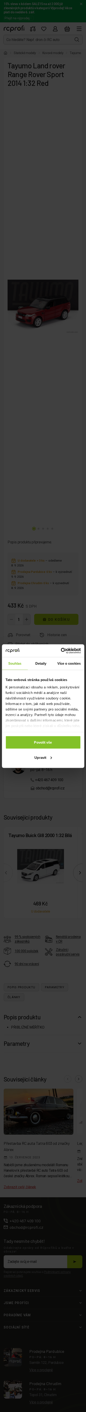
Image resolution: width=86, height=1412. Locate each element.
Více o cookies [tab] (69, 663)
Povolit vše (43, 742)
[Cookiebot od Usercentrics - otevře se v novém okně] (61, 651)
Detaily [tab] (41, 663)
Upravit (40, 757)
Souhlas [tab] (15, 663)
